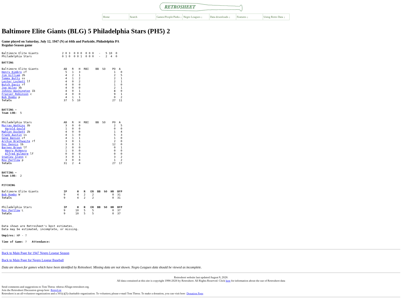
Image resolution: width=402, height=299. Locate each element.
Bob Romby (9, 97)
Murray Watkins (13, 125)
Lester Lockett (13, 81)
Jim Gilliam (11, 75)
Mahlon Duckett (13, 131)
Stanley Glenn (12, 156)
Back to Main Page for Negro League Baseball (33, 260)
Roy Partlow (11, 160)
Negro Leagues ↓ (192, 16)
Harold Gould (15, 128)
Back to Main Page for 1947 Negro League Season (35, 253)
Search (133, 16)
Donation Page (195, 293)
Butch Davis (11, 84)
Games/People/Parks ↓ (169, 16)
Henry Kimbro (12, 72)
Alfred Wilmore (16, 153)
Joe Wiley (9, 87)
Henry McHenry (16, 150)
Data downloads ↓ (220, 16)
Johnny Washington (16, 90)
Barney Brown (12, 147)
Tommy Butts (11, 78)
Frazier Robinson (15, 94)
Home (106, 16)
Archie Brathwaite (16, 141)
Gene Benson (11, 138)
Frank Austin (12, 134)
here (228, 280)
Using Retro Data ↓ (274, 16)
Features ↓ (242, 16)
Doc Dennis (10, 144)
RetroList (56, 290)
